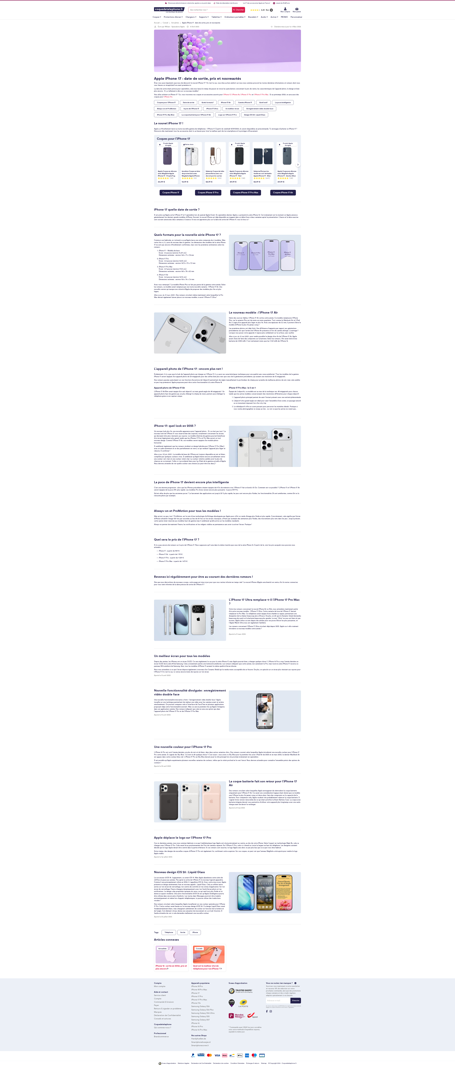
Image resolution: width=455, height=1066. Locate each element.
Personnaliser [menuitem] (296, 17)
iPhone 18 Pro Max (199, 990)
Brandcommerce (161, 1036)
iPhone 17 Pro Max (199, 1000)
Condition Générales (237, 1063)
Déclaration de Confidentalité (167, 1015)
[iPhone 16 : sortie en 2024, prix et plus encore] (171, 954)
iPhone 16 (195, 1023)
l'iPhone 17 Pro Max (261, 95)
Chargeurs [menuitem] (190, 17)
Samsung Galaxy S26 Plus (202, 1010)
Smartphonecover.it (200, 1045)
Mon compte (285, 12)
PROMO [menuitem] (284, 17)
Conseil (165, 23)
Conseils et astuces (162, 1019)
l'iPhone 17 (227, 95)
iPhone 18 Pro (197, 986)
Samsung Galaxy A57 (200, 1020)
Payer (156, 1005)
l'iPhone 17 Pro (246, 95)
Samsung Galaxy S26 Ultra (202, 1013)
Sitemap (264, 1063)
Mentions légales (183, 1063)
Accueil (157, 23)
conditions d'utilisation (282, 1007)
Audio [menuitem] (263, 17)
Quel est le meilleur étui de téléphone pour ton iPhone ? (206, 967)
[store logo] (169, 10)
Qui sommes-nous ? (162, 1027)
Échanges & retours (252, 1063)
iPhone (195, 932)
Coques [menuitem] (156, 17)
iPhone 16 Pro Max (199, 1030)
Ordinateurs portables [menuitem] (234, 17)
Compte (157, 999)
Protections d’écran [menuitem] (172, 17)
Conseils (199, 949)
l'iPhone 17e (168, 97)
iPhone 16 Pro (197, 1026)
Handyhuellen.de (198, 1039)
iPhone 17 (195, 993)
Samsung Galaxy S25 (200, 1016)
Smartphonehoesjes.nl (201, 1042)
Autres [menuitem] (273, 17)
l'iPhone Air (236, 95)
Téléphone (169, 932)
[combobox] (216, 10)
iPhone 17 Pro (197, 996)
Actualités (175, 23)
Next (298, 164)
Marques (158, 1012)
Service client (160, 995)
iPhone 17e (195, 1003)
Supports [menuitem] (203, 17)
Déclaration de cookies (221, 1063)
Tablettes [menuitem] (216, 17)
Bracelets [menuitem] (252, 17)
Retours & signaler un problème (167, 1008)
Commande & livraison (164, 1002)
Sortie (182, 932)
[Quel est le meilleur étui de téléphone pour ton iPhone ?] (209, 954)
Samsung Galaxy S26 (200, 1006)
